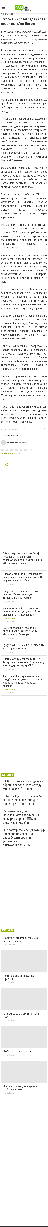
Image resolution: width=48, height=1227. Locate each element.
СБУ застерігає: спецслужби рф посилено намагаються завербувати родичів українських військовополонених (22, 558)
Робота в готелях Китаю (18, 1051)
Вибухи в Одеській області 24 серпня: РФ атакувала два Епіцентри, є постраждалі (20, 594)
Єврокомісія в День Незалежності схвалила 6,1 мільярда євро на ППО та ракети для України (24, 577)
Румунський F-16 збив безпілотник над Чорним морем (23, 646)
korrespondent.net (9, 435)
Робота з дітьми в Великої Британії (19, 977)
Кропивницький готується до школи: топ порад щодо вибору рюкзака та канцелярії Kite (21, 611)
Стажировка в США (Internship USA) (21, 1015)
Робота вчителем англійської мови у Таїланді (21, 939)
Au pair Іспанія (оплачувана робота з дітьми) (20, 1088)
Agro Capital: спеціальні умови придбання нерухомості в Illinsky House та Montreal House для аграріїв (22, 681)
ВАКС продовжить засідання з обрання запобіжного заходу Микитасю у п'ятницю (21, 631)
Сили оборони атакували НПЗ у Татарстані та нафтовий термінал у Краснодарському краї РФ (23, 662)
